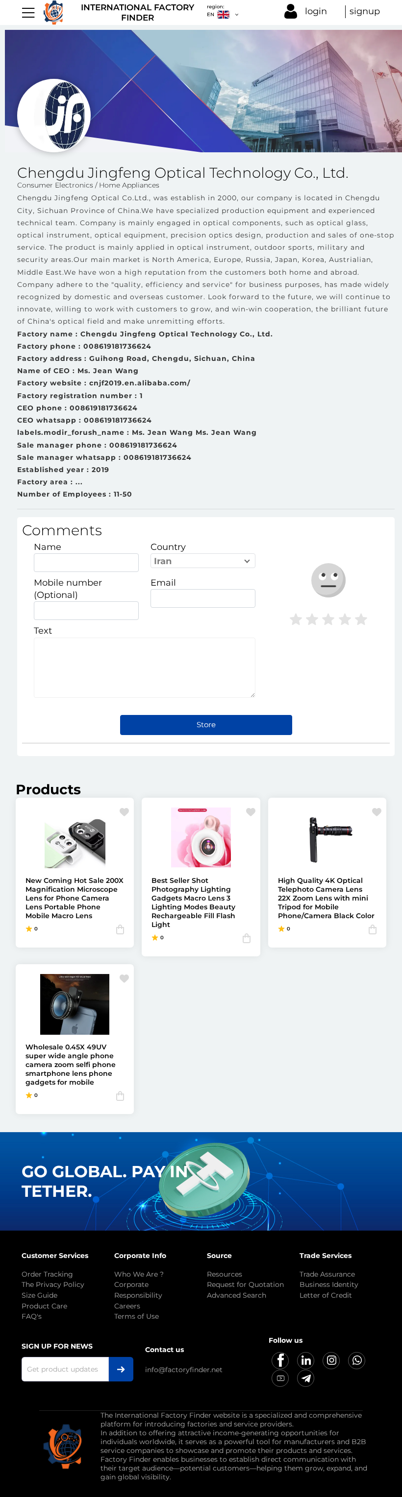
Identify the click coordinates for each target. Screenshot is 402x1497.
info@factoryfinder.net (184, 1369)
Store (206, 724)
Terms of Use (136, 1316)
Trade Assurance (327, 1274)
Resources (224, 1274)
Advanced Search (236, 1295)
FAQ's (32, 1316)
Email (163, 582)
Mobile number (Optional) (68, 588)
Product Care (44, 1306)
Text (43, 630)
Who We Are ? (139, 1274)
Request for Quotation (245, 1284)
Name (47, 547)
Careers (127, 1306)
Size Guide (39, 1295)
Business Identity (329, 1284)
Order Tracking (47, 1274)
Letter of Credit (326, 1295)
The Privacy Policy (53, 1284)
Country (168, 547)
